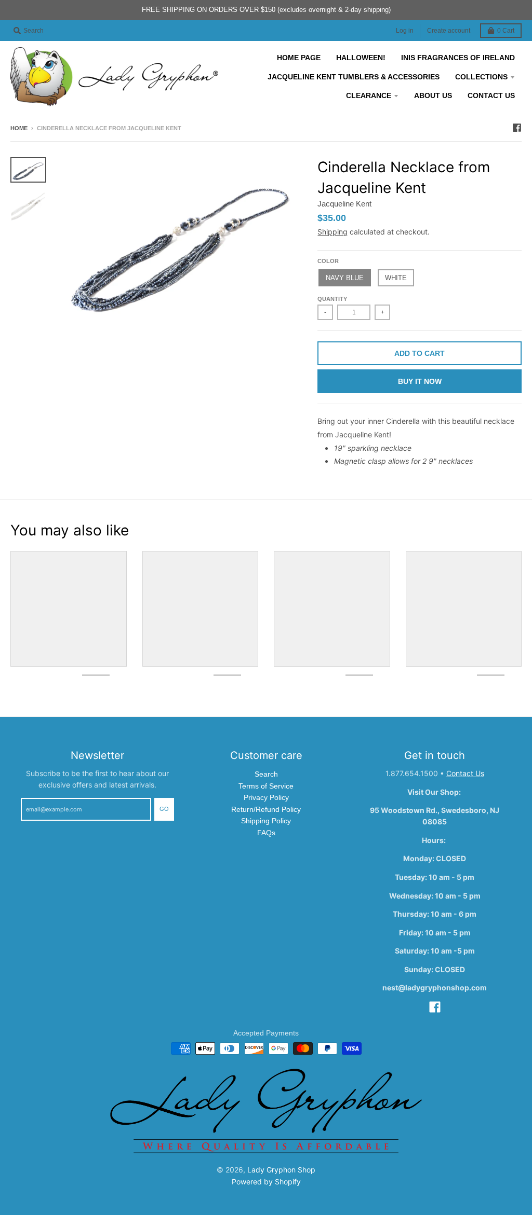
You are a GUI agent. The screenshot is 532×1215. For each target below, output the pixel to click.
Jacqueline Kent (344, 203)
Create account (448, 30)
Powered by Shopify (266, 1181)
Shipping (332, 231)
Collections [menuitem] (481, 77)
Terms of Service (266, 786)
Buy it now (420, 381)
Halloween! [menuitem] (360, 57)
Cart (505, 30)
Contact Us (465, 773)
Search (266, 774)
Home (19, 128)
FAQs (266, 833)
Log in (405, 30)
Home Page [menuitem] (299, 57)
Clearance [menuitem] (368, 95)
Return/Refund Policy (266, 809)
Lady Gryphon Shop (281, 1169)
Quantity (332, 299)
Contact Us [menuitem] (491, 95)
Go (164, 809)
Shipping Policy (266, 821)
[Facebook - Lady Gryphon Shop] (517, 127)
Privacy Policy (266, 797)
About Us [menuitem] (433, 95)
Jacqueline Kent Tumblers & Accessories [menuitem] (354, 77)
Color (328, 261)
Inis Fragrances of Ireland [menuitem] (458, 57)
